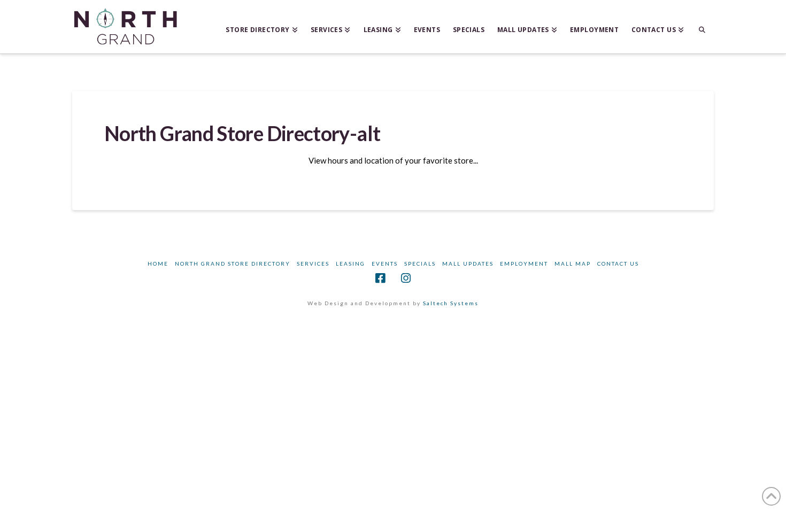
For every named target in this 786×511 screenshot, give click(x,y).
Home (158, 263)
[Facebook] (380, 278)
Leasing (350, 263)
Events (385, 263)
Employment (524, 263)
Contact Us (618, 263)
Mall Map (572, 263)
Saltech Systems (451, 303)
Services (313, 263)
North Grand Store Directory (232, 263)
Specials (420, 263)
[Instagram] (406, 278)
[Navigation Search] (702, 26)
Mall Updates (468, 263)
